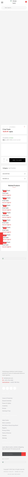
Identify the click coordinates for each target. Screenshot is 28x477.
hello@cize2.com (8, 378)
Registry (4, 428)
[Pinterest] (1, 242)
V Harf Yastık (5, 245)
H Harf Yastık (5, 230)
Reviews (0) (6, 178)
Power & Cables (6, 403)
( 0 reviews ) (12, 126)
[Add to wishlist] (25, 127)
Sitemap (4, 438)
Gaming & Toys (6, 411)
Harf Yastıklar (12, 168)
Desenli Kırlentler (6, 400)
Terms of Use (19, 471)
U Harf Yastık (5, 237)
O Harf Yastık (5, 215)
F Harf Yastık (5, 193)
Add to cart (17, 160)
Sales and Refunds (14, 474)
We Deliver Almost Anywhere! (10, 425)
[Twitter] (1, 234)
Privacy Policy (6, 430)
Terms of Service (6, 433)
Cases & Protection (7, 398)
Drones (4, 408)
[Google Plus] (1, 240)
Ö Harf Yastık (5, 200)
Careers (4, 435)
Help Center (5, 420)
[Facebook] (1, 237)
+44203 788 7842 (14, 382)
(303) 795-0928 (9, 380)
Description (6, 173)
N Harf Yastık (5, 222)
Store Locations (6, 423)
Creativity (4, 406)
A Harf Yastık (5, 208)
